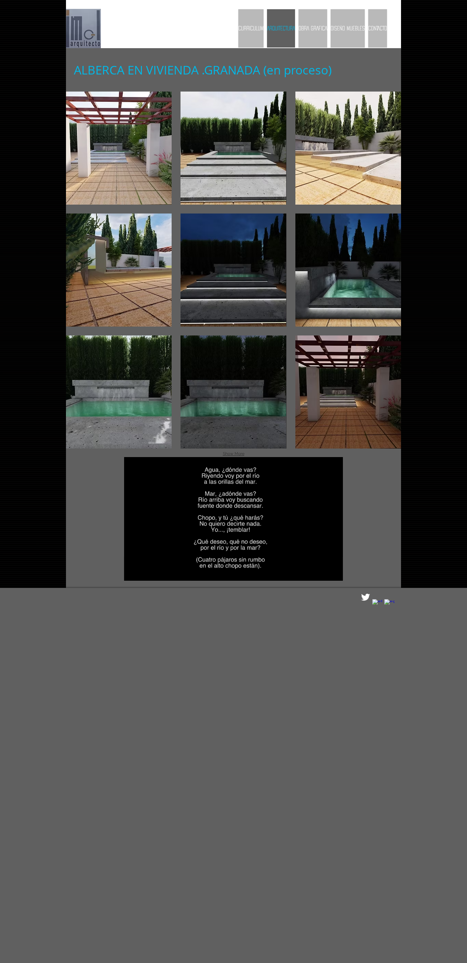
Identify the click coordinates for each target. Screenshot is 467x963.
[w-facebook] (377, 604)
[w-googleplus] (389, 604)
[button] (119, 148)
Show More (233, 453)
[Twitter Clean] (365, 597)
